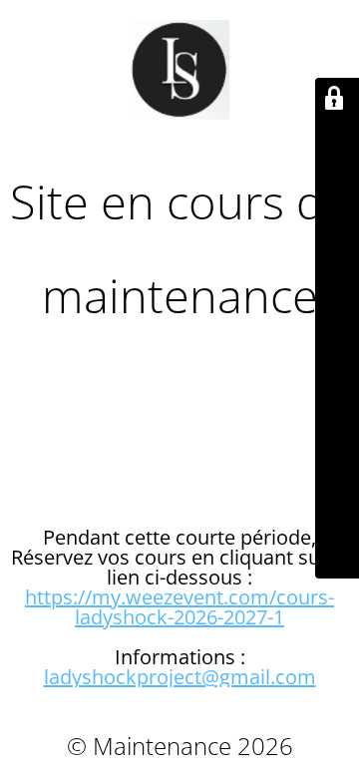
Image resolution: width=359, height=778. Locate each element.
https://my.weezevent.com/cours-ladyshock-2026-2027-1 (179, 607)
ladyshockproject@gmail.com (180, 676)
